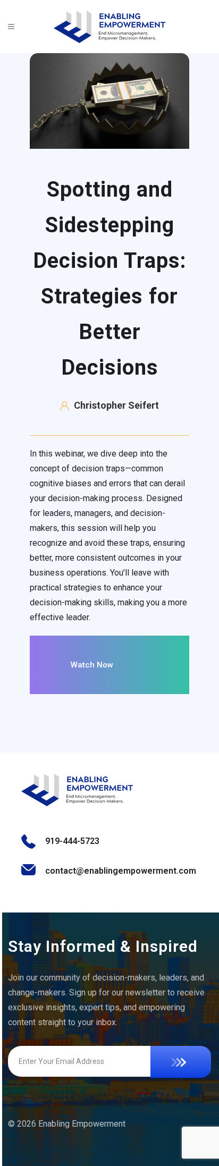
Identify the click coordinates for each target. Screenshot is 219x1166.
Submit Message (180, 1062)
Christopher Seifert (116, 405)
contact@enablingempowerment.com (120, 871)
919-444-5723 (72, 841)
